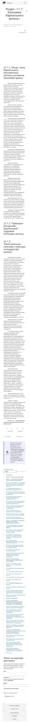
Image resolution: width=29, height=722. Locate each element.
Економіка (14, 716)
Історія (14, 719)
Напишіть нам (14, 709)
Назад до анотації (8, 469)
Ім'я (5, 671)
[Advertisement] (14, 47)
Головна (6, 24)
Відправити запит (9, 696)
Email (5, 683)
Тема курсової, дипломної (11, 688)
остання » (20, 431)
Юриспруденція (14, 712)
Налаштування (22, 32)
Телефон (6, 677)
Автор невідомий (17, 24)
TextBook (9, 3)
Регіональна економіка (10, 26)
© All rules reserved (14, 705)
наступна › (10, 431)
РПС (10, 24)
